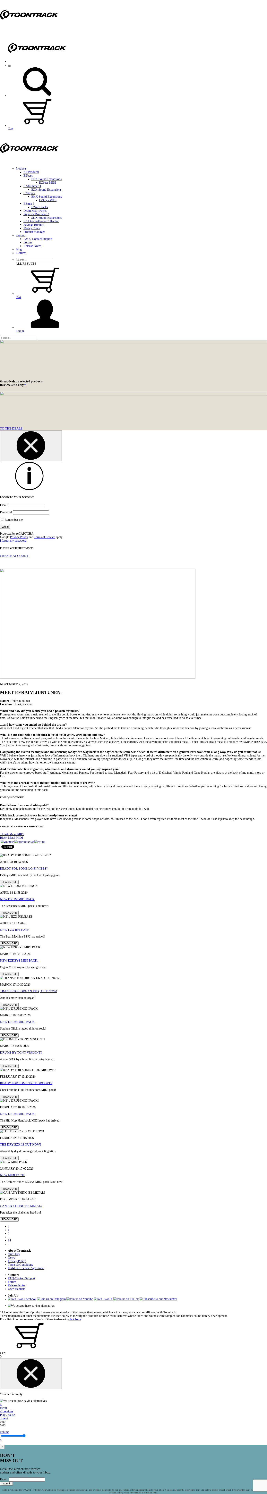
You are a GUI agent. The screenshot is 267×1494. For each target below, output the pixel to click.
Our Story (14, 1254)
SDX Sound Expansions (46, 217)
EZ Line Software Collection (41, 221)
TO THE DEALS (11, 428)
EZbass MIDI (47, 182)
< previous (6, 1411)
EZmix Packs (39, 207)
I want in (6, 1483)
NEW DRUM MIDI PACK (17, 899)
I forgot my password (13, 540)
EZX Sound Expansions (46, 189)
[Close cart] (31, 1373)
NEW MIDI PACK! (12, 1175)
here (155, 1492)
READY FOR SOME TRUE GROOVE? (26, 1083)
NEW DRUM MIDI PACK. (17, 1021)
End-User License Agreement (26, 1268)
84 (9, 1240)
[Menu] (9, 66)
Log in (20, 330)
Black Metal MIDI (11, 837)
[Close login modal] (31, 445)
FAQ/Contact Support (21, 1278)
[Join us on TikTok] (126, 1299)
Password (6, 512)
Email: (4, 1479)
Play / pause (7, 1414)
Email (3, 505)
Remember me (13, 519)
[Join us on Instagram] (51, 1299)
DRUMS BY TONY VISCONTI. (21, 1052)
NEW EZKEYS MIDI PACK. (19, 960)
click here (74, 1319)
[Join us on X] (103, 1299)
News (11, 1257)
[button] (37, 95)
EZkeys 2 (29, 193)
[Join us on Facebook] (24, 841)
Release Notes (32, 245)
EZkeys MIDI (47, 200)
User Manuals (16, 1288)
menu (3, 1407)
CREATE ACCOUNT (14, 555)
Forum (27, 242)
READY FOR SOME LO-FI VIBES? (24, 868)
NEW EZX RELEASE (14, 929)
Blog (19, 249)
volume (4, 1432)
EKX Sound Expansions (46, 196)
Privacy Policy (19, 537)
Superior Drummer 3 (36, 214)
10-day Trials (31, 228)
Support (20, 235)
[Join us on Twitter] (39, 841)
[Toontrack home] (29, 28)
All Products (31, 172)
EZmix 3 (28, 203)
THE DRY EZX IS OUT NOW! (20, 1144)
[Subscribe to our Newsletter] (158, 1299)
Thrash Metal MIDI (12, 834)
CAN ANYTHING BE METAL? (21, 1205)
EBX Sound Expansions (46, 179)
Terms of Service (44, 537)
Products (21, 168)
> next (4, 1418)
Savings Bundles (33, 224)
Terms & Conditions (20, 1264)
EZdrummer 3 (32, 186)
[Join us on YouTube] (7, 841)
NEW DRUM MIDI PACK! (18, 1113)
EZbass (28, 175)
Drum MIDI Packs (35, 210)
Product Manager (34, 231)
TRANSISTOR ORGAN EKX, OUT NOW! (28, 991)
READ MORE (9, 882)
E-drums (21, 253)
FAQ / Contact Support (37, 238)
